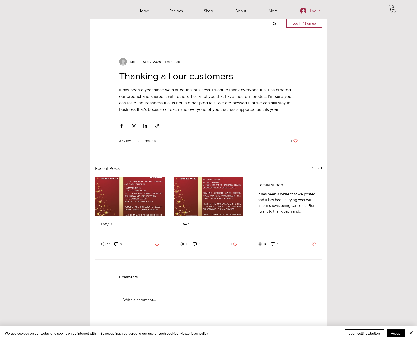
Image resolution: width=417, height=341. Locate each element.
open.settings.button (364, 333)
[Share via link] (157, 125)
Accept (396, 333)
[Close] (411, 333)
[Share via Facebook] (121, 125)
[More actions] (295, 62)
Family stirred (270, 185)
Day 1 (185, 224)
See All (317, 168)
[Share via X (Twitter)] (133, 125)
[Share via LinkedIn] (145, 125)
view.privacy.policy (194, 333)
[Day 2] (130, 196)
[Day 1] (208, 196)
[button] (393, 8)
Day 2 (106, 224)
